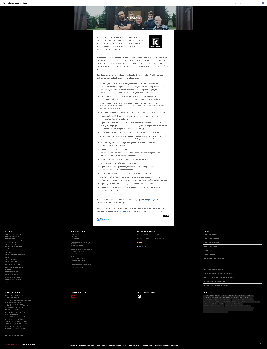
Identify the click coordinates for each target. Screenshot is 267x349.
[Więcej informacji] (259, 3)
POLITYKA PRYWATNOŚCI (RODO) (11, 347)
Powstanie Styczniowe (210, 309)
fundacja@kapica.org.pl (77, 238)
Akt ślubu (249, 295)
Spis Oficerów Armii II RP (11, 261)
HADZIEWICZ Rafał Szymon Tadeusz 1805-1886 (16, 306)
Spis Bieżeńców (9, 252)
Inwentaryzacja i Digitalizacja (12, 273)
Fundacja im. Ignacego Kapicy (10, 3)
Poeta (248, 305)
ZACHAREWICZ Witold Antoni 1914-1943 (15, 313)
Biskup (236, 297)
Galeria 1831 (236, 299)
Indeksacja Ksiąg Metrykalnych (13, 234)
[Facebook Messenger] (104, 220)
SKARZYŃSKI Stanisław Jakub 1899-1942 (15, 316)
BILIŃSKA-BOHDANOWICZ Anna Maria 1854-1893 (17, 325)
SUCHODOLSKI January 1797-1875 (13, 302)
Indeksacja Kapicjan (10, 238)
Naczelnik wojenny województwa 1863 (214, 305)
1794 (206, 295)
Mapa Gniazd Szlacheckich (12, 271)
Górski (251, 299)
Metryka (214, 303)
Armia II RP (207, 297)
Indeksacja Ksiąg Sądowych (12, 236)
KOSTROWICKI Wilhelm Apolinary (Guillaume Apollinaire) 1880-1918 (21, 311)
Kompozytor (226, 301)
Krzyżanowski (236, 301)
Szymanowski (208, 311)
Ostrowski (228, 305)
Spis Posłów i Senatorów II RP (12, 264)
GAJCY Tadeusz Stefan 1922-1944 (13, 326)
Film (229, 299)
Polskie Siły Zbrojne (209, 307)
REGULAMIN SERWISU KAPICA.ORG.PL (15, 335)
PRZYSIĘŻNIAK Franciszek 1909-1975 (14, 319)
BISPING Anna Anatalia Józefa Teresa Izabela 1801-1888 (19, 300)
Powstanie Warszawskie (225, 309)
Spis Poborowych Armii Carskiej (13, 256)
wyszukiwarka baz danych (14, 277)
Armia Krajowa (216, 297)
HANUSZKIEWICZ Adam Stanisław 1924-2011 (16, 328)
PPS (234, 309)
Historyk (207, 301)
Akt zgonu (241, 295)
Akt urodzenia (232, 295)
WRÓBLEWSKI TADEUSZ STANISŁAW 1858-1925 (17, 299)
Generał (244, 299)
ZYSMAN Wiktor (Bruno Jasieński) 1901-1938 (16, 323)
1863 (217, 295)
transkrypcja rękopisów (13, 279)
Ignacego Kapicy (154, 200)
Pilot (235, 305)
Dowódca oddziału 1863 (210, 299)
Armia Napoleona (228, 297)
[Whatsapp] (106, 220)
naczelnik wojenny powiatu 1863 (233, 303)
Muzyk (221, 303)
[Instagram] (102, 220)
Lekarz (257, 301)
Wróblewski (223, 311)
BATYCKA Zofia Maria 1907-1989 (13, 314)
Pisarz (241, 305)
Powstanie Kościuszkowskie (231, 307)
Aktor (223, 295)
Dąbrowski (222, 299)
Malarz (206, 303)
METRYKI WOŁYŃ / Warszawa (211, 262)
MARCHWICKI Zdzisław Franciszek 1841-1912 (16, 321)
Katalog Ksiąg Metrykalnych (12, 242)
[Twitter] (100, 220)
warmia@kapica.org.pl (77, 267)
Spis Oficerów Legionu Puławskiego (14, 258)
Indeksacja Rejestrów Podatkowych (14, 240)
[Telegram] (108, 220)
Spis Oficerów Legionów (11, 259)
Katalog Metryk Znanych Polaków (13, 246)
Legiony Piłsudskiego (247, 301)
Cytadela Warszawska (246, 297)
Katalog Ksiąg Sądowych (11, 244)
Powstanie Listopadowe (247, 307)
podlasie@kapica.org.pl (77, 245)
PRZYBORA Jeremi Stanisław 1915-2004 (15, 304)
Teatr (216, 311)
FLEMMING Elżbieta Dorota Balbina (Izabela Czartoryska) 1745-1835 (21, 318)
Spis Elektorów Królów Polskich (13, 251)
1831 (212, 295)
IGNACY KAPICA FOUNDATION (28, 344)
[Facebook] (263, 3)
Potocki (219, 307)
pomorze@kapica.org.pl (77, 253)
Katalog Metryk (217, 301)
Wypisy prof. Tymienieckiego (12, 274)
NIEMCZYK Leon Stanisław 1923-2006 (14, 295)
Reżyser (249, 309)
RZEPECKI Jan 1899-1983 (11, 309)
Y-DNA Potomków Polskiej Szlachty (14, 267)
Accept (174, 345)
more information (166, 345)
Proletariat (241, 309)
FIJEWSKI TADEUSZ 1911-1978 (12, 297)
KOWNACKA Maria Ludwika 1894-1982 (14, 307)
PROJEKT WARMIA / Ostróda (210, 234)
